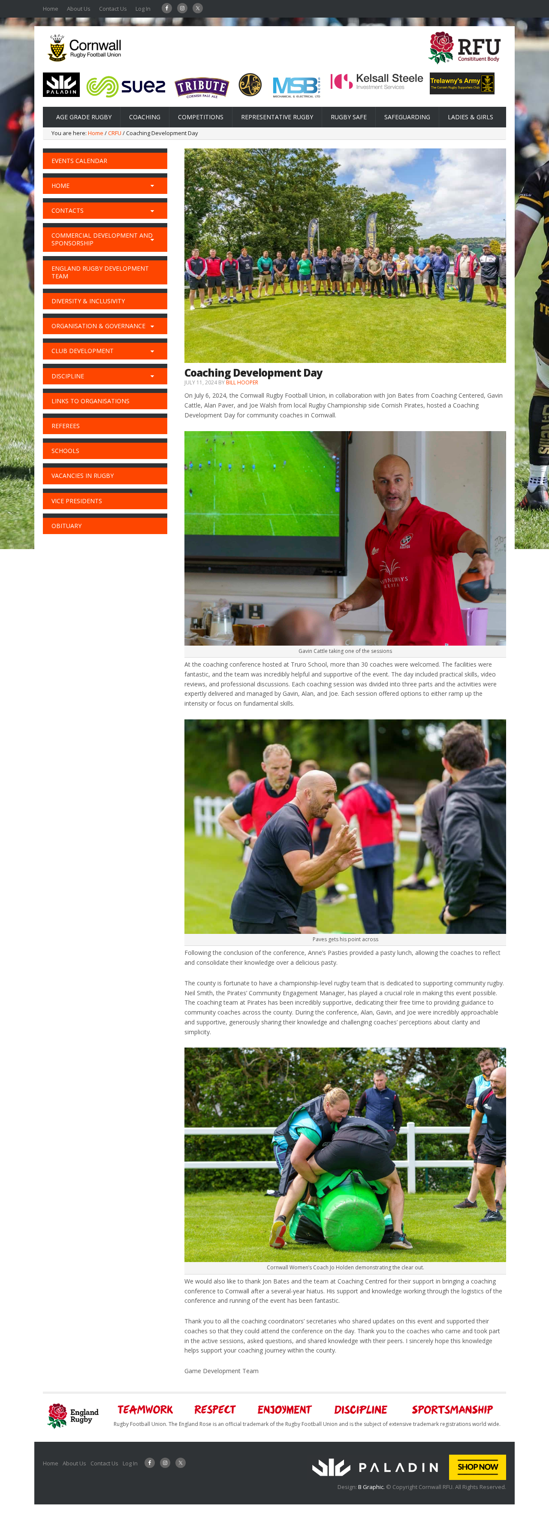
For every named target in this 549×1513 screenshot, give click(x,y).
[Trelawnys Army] (462, 92)
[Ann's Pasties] (250, 94)
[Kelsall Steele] (377, 87)
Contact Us (113, 8)
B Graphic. (372, 1487)
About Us (78, 8)
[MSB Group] (296, 99)
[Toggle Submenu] (152, 186)
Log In (143, 8)
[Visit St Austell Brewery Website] (202, 101)
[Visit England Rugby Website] (464, 67)
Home (50, 8)
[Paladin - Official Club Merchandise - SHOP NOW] (406, 1478)
